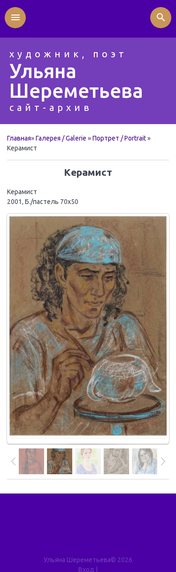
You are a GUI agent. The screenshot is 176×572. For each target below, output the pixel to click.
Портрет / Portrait (119, 138)
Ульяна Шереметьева (76, 81)
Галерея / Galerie (61, 138)
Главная (19, 138)
